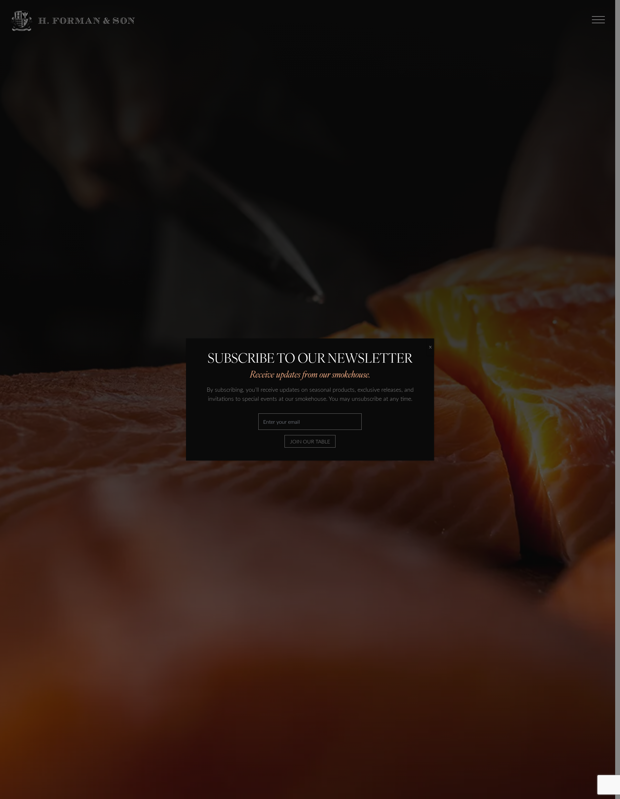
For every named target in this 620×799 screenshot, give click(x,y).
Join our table (310, 441)
